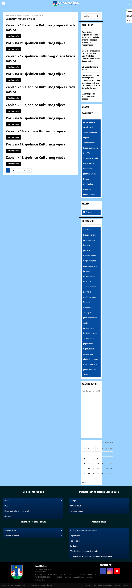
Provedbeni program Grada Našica (89, 174)
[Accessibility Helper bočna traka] (129, 12)
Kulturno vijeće (89, 194)
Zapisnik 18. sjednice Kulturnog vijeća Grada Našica (41, 27)
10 (84, 464)
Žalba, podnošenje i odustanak (17, 511)
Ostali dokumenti (90, 184)
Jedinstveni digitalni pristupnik (90, 356)
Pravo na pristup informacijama (90, 237)
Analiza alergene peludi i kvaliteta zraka (90, 369)
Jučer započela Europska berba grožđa (88, 96)
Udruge (73, 501)
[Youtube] (117, 571)
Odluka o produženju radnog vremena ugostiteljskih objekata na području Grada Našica (91, 56)
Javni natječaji (89, 143)
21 (102, 469)
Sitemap (8, 516)
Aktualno (87, 230)
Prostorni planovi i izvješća (90, 150)
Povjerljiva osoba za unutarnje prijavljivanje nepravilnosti (90, 341)
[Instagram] (110, 571)
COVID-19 (87, 189)
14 (102, 464)
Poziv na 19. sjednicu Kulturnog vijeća (35, 43)
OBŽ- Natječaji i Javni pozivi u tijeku (84, 551)
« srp (84, 482)
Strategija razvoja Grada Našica (90, 161)
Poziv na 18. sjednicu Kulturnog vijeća (35, 74)
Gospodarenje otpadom (89, 279)
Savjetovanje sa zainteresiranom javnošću (90, 266)
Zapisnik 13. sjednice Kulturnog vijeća (35, 158)
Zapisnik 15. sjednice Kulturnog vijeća (35, 105)
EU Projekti (87, 212)
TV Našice (74, 546)
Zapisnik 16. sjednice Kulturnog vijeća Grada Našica (41, 89)
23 (111, 469)
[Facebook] (103, 571)
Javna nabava (89, 122)
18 (89, 469)
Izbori (7, 501)
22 (107, 469)
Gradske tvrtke (10, 530)
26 (93, 474)
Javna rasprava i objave (90, 135)
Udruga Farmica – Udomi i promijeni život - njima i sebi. (92, 556)
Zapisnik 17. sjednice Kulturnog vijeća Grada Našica (40, 58)
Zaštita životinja (89, 297)
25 (89, 474)
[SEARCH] (98, 16)
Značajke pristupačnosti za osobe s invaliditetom (90, 320)
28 (102, 474)
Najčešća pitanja (76, 511)
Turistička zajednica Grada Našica (83, 530)
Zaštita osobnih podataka (89, 289)
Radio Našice (75, 541)
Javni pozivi (88, 127)
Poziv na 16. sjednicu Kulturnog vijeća (35, 118)
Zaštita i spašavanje (88, 304)
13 (98, 464)
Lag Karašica (75, 536)
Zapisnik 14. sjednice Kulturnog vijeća (36, 131)
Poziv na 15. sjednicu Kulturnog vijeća (35, 144)
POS (6, 506)
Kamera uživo (75, 506)
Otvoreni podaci (89, 256)
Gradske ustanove (12, 536)
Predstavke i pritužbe (88, 247)
